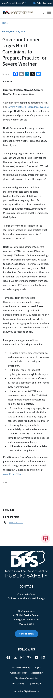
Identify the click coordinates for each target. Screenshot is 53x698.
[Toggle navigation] (49, 12)
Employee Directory (21, 667)
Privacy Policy (18, 683)
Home (5, 22)
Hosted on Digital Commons (26, 691)
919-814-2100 (16, 522)
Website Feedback (18, 672)
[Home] (18, 9)
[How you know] (26, 3)
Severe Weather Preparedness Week (27, 107)
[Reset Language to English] (34, 3)
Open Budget (35, 683)
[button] (40, 12)
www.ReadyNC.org (13, 474)
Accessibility (37, 672)
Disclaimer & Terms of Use (26, 678)
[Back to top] (45, 538)
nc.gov (38, 667)
